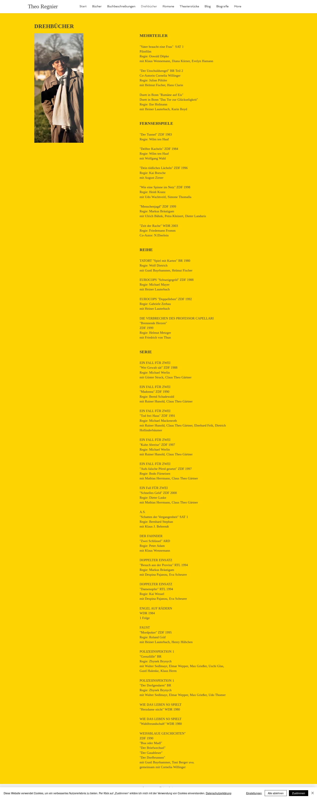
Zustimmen (298, 793)
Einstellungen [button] (254, 793)
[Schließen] (312, 793)
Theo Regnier (43, 6)
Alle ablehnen (276, 793)
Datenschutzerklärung (218, 793)
